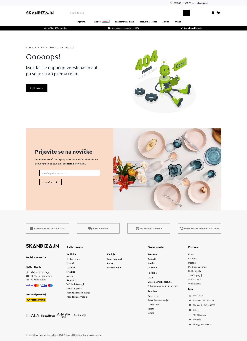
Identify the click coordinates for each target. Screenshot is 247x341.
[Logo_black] (40, 12)
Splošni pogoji (66, 335)
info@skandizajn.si (200, 3)
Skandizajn (33, 335)
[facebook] (211, 3)
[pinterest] (220, 3)
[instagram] (216, 3)
